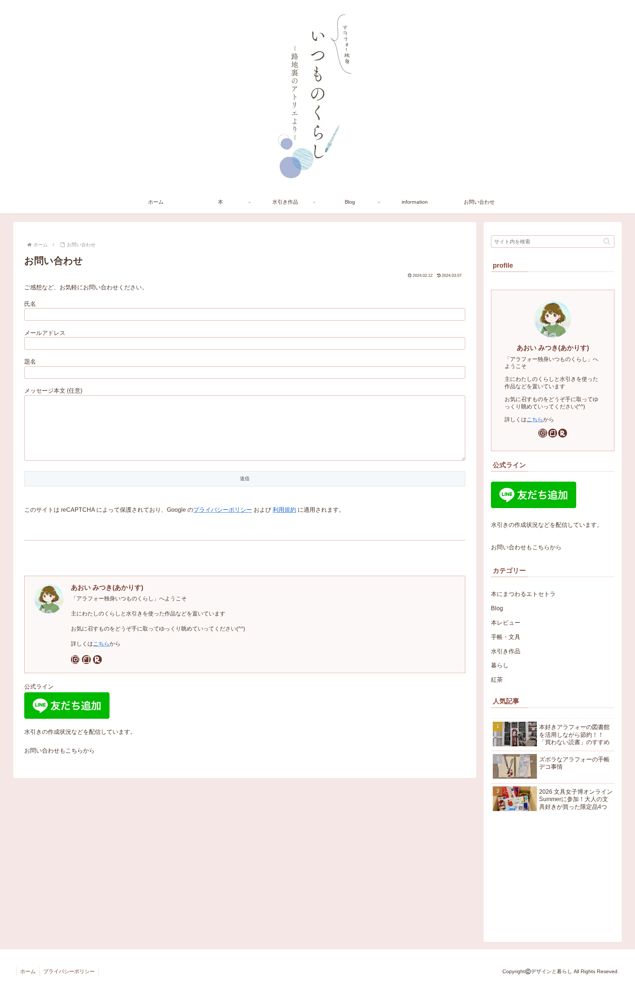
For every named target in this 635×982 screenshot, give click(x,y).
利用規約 (284, 510)
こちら (101, 643)
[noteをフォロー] (86, 659)
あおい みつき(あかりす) (107, 587)
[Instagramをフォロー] (75, 659)
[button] (606, 241)
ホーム (28, 971)
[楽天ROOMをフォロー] (97, 659)
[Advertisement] (552, 875)
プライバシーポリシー (222, 510)
